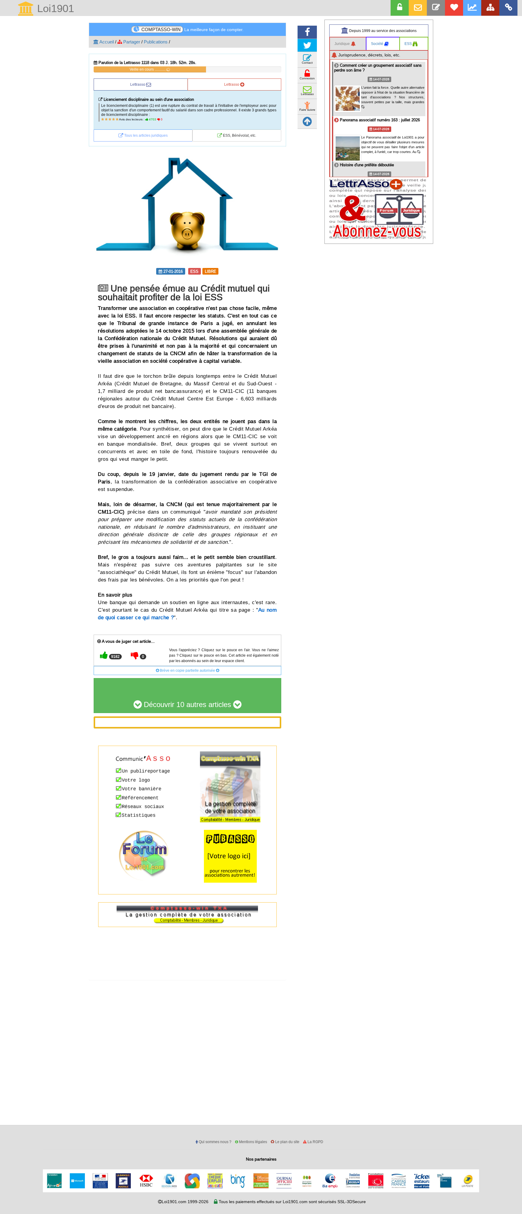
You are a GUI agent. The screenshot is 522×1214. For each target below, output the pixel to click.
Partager (131, 41)
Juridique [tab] (342, 43)
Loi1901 (54, 8)
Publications (156, 41)
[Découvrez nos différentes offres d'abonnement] (454, 8)
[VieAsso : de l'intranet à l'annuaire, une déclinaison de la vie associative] (508, 8)
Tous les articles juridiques (145, 135)
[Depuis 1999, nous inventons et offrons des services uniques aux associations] (472, 8)
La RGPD (315, 1141)
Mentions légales (252, 1141)
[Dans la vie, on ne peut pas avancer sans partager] (490, 8)
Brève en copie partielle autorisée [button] (187, 670)
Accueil (106, 41)
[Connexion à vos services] (400, 8)
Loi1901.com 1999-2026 (185, 1201)
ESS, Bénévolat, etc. (239, 135)
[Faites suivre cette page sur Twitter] (307, 45)
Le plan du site (286, 1141)
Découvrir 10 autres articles (187, 705)
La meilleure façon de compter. (192, 29)
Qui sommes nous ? (214, 1141)
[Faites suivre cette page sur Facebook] (307, 32)
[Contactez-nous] (436, 8)
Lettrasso (138, 84)
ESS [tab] (408, 43)
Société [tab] (377, 43)
